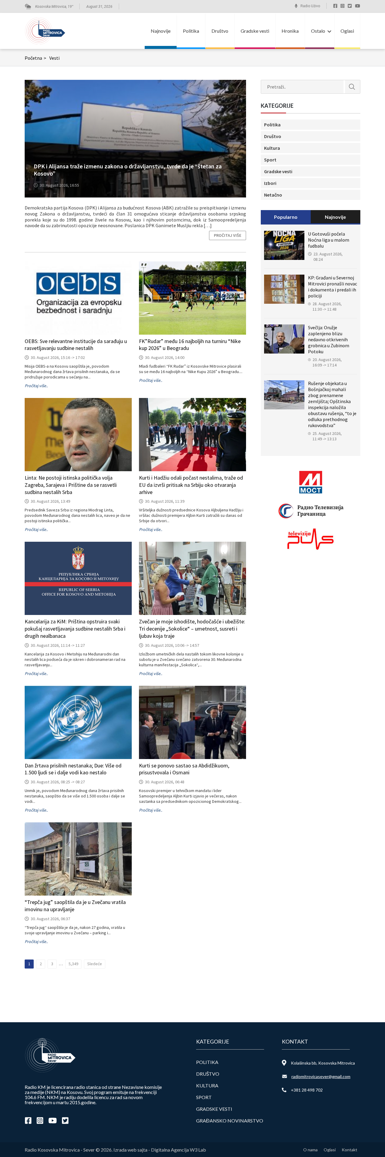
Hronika (290, 31)
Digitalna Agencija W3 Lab (178, 1149)
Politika (191, 31)
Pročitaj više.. (36, 385)
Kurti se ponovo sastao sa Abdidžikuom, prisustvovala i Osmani (184, 769)
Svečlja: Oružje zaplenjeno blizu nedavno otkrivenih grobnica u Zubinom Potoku (328, 339)
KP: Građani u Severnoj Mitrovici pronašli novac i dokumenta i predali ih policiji (332, 287)
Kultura (272, 148)
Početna (35, 58)
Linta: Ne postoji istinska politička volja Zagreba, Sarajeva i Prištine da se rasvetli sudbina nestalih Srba (71, 485)
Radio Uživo (310, 6)
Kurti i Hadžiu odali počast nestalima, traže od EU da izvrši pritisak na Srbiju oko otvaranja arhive (191, 485)
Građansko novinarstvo (229, 1120)
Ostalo (318, 31)
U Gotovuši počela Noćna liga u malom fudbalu (328, 240)
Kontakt (349, 1149)
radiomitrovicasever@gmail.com (320, 1076)
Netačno (273, 194)
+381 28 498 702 (307, 1089)
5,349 (73, 963)
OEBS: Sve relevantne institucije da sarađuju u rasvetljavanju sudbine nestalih (76, 345)
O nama (310, 1149)
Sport (270, 159)
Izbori (270, 183)
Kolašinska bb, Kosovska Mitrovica (323, 1062)
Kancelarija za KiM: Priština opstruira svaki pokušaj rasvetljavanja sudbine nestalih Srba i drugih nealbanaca (75, 628)
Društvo (219, 31)
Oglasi (347, 31)
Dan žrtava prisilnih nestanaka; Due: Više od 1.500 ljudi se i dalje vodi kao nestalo (73, 769)
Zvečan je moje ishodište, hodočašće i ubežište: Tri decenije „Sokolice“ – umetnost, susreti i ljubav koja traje (192, 628)
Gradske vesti (255, 31)
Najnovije (161, 31)
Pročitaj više (227, 235)
